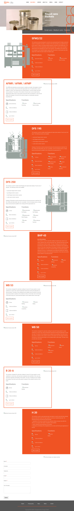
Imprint (22, 503)
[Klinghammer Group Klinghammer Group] (8, 2)
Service (39, 2)
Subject (5, 480)
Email (5, 475)
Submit (6, 497)
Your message (7, 485)
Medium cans (58, 30)
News (56, 2)
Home (27, 2)
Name (5, 461)
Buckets (67, 30)
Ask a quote (36, 74)
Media (45, 503)
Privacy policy (31, 503)
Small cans (48, 30)
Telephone (6, 471)
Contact (61, 2)
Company (6, 466)
